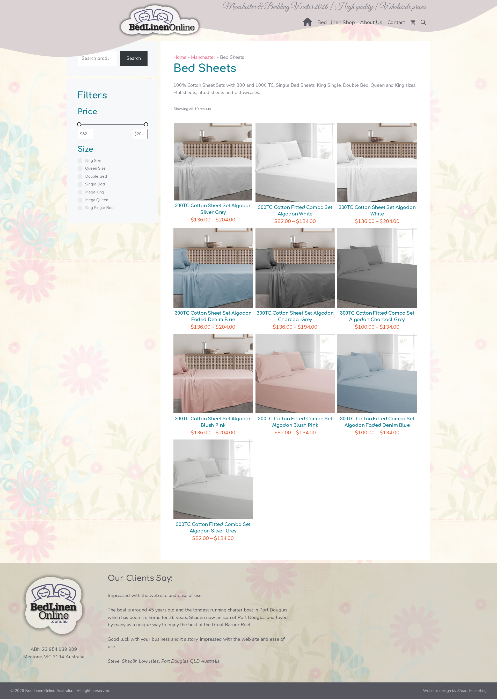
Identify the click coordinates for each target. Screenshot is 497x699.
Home (179, 57)
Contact (396, 22)
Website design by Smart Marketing (455, 690)
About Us (371, 22)
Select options (213, 156)
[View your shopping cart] (413, 22)
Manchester (203, 57)
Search (134, 58)
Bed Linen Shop (336, 22)
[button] (423, 22)
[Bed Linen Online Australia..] (159, 19)
